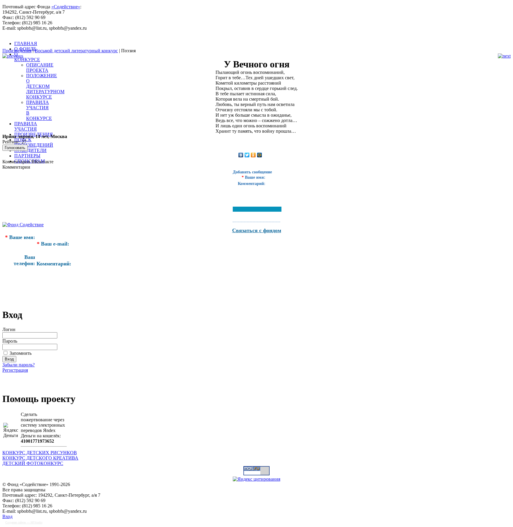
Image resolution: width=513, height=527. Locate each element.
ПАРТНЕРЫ (27, 155)
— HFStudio (23, 522)
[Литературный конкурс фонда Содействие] (150, 44)
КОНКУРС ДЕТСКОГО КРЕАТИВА (40, 457)
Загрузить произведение (38, 379)
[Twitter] (247, 155)
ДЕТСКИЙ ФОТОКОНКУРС (32, 463)
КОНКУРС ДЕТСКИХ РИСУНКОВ (39, 452)
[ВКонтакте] (241, 155)
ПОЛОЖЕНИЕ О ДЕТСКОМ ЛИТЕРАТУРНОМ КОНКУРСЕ (45, 86)
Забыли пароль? (18, 364)
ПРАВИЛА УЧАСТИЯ (25, 126)
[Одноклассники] (253, 155)
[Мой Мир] (259, 155)
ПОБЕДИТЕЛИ (30, 150)
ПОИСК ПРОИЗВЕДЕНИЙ (33, 142)
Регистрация (15, 370)
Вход (7, 516)
